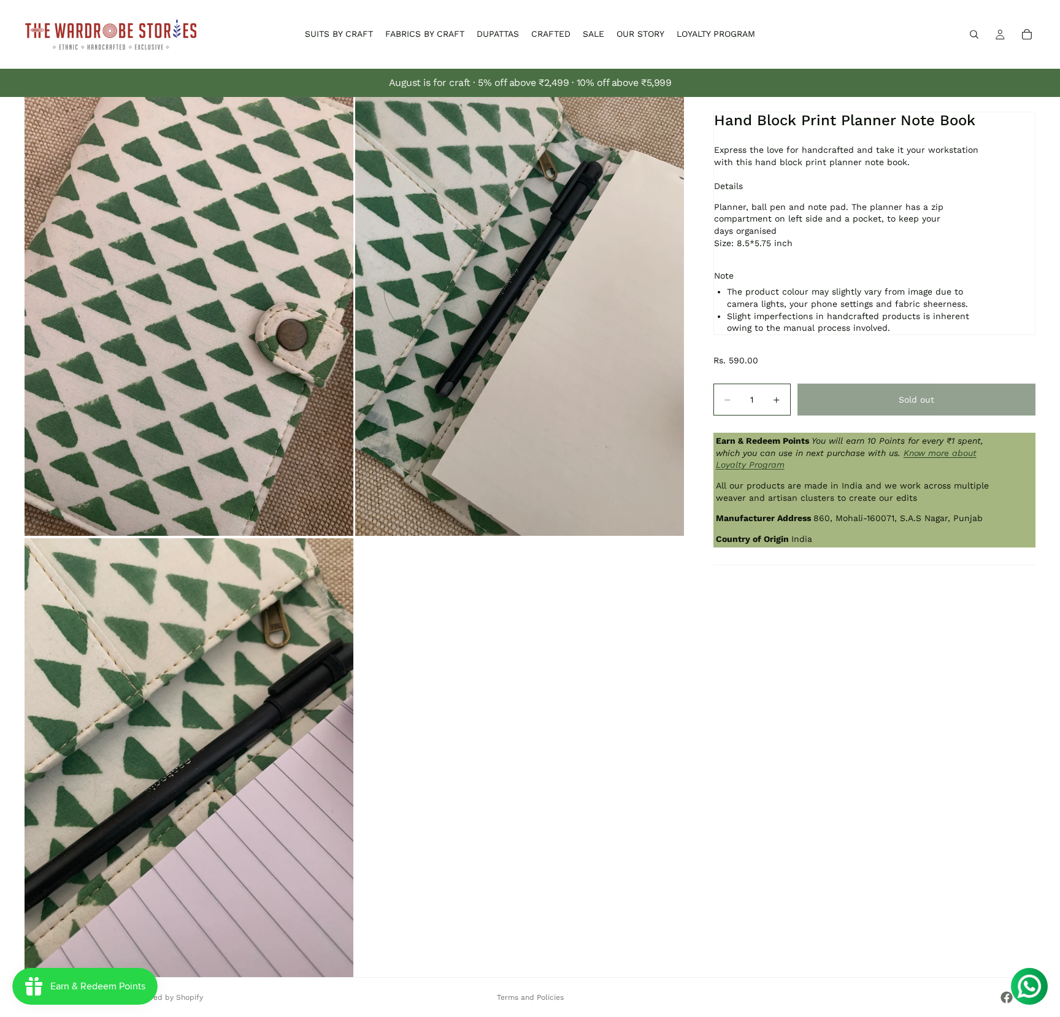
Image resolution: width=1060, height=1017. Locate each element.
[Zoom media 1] (189, 316)
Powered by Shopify (167, 997)
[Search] (974, 34)
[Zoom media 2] (519, 316)
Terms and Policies (530, 997)
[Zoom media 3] (189, 757)
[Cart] (1026, 34)
